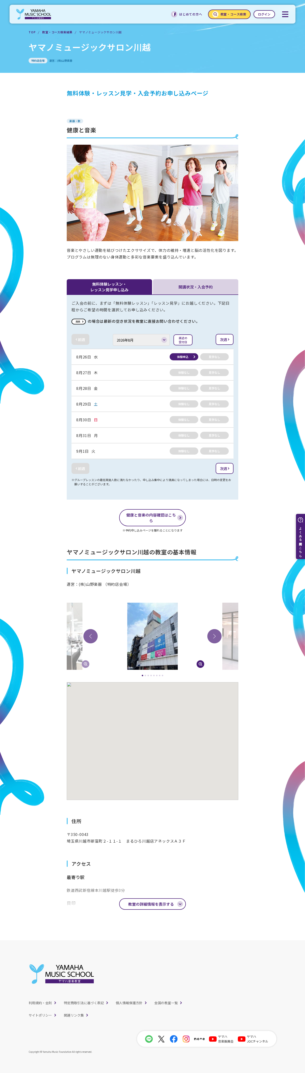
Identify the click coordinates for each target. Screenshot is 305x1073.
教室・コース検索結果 (57, 32)
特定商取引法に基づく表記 (84, 1002)
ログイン (264, 14)
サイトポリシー (40, 1015)
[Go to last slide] (90, 636)
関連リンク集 (74, 1015)
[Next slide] (214, 636)
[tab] (142, 675)
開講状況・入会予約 (195, 287)
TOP (32, 32)
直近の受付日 (183, 340)
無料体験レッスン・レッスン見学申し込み (109, 287)
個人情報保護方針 (129, 1002)
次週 (223, 339)
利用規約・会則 (40, 1002)
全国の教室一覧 (166, 1002)
